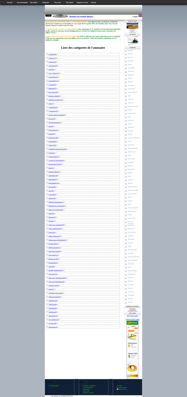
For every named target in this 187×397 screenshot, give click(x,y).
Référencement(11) (131, 228)
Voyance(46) (130, 298)
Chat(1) (129, 95)
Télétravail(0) (130, 281)
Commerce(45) (131, 102)
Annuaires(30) (130, 60)
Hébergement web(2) (132, 151)
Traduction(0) (130, 288)
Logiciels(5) (130, 179)
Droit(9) (129, 116)
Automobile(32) (131, 74)
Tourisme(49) (130, 284)
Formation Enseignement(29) (133, 137)
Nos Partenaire (54, 386)
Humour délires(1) (131, 158)
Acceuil (119, 386)
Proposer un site (82, 2)
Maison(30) (130, 183)
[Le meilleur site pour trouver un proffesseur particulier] (132, 45)
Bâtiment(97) (130, 81)
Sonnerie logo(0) (131, 263)
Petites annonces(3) (131, 218)
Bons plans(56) (131, 85)
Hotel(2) (129, 155)
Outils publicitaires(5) (132, 211)
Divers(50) (130, 109)
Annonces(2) (130, 57)
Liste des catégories (89, 386)
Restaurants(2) (130, 242)
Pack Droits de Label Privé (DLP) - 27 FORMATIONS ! (66, 22)
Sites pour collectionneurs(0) (133, 256)
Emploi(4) (130, 123)
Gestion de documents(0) (133, 148)
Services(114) (130, 253)
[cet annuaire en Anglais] (140, 16)
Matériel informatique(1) (132, 186)
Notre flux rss (122, 389)
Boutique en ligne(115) (132, 92)
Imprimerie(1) (130, 165)
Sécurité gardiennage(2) (132, 249)
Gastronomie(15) (131, 144)
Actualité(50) (130, 50)
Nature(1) (129, 204)
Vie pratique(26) (131, 295)
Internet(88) (130, 172)
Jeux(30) (129, 176)
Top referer (69, 2)
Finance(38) (130, 134)
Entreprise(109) (131, 127)
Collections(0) (130, 99)
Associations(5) (131, 71)
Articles (93, 2)
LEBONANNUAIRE (132, 319)
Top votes (57, 2)
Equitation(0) (130, 130)
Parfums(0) (130, 214)
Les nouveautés (22, 2)
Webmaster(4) (130, 302)
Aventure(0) (130, 78)
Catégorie (45, 2)
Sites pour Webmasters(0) (133, 260)
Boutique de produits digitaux (81, 16)
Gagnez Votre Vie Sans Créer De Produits (61, 36)
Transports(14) (130, 291)
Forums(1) (130, 141)
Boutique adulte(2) (131, 88)
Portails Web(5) (131, 225)
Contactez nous (122, 387)
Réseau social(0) (131, 239)
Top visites (33, 2)
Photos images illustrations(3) (131, 222)
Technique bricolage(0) (132, 270)
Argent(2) (129, 64)
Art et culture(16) (131, 67)
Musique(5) (130, 200)
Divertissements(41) (132, 113)
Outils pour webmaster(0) (133, 207)
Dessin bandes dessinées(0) (133, 106)
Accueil (9, 2)
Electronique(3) (131, 120)
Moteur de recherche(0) (132, 193)
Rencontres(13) (131, 235)
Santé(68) (129, 246)
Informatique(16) (131, 169)
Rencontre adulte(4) (131, 232)
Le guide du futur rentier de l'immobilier (60, 29)
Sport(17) (129, 267)
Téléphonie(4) (130, 277)
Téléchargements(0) (131, 274)
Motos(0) (129, 197)
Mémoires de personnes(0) (133, 190)
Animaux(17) (130, 53)
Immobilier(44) (131, 162)
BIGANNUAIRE (132, 316)
